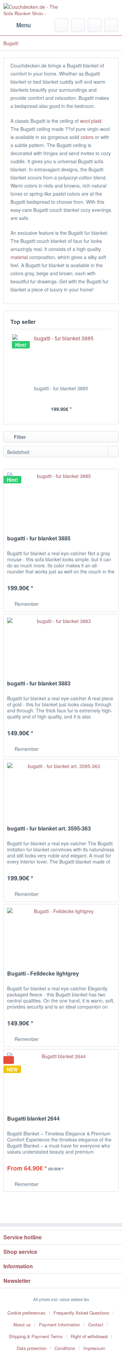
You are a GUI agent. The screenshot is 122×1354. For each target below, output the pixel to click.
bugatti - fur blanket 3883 (38, 683)
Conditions (65, 1348)
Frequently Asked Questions (81, 1312)
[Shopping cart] (111, 25)
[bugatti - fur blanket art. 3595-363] (61, 793)
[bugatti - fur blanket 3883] (61, 648)
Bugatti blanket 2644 (33, 1118)
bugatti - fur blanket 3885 (61, 388)
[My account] (94, 25)
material (20, 257)
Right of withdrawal (89, 1336)
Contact (95, 1324)
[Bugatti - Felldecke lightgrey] (61, 938)
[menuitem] (17, 25)
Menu (23, 25)
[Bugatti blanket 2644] (61, 1083)
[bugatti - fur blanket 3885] (61, 358)
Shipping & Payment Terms (36, 1336)
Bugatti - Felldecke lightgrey (43, 973)
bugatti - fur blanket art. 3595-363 (49, 828)
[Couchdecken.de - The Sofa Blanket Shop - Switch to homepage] (32, 9)
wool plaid (90, 120)
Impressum (94, 1348)
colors (88, 137)
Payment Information (59, 1324)
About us (22, 1324)
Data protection (31, 1348)
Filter (19, 436)
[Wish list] (78, 25)
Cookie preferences (26, 1312)
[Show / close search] (61, 25)
